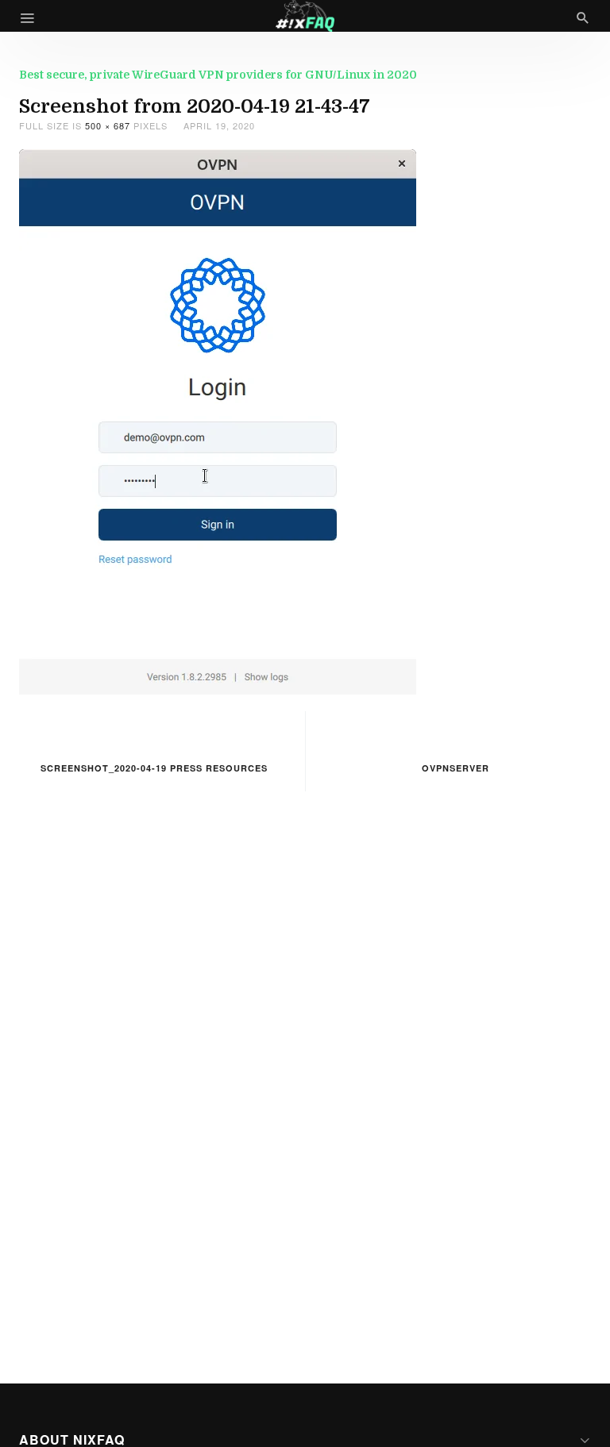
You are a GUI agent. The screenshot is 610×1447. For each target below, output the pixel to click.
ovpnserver (455, 768)
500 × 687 (107, 125)
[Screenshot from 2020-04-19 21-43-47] (217, 419)
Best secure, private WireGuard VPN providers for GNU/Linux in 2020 (218, 74)
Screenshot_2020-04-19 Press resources (154, 768)
